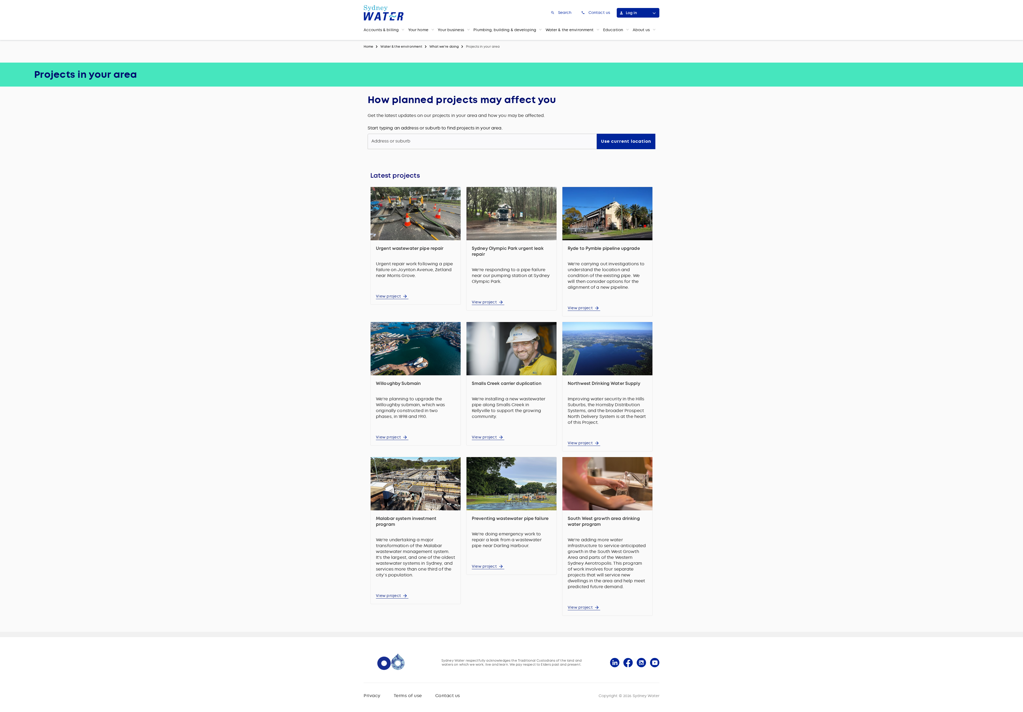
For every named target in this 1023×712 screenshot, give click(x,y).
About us (641, 29)
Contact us (447, 695)
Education (613, 29)
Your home (418, 29)
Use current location (626, 141)
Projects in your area (483, 46)
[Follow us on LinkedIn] (614, 662)
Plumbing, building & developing (504, 29)
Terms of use (408, 695)
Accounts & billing (381, 29)
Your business (451, 29)
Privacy (372, 695)
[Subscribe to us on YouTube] (654, 662)
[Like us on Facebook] (628, 662)
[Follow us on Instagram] (641, 662)
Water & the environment (570, 29)
